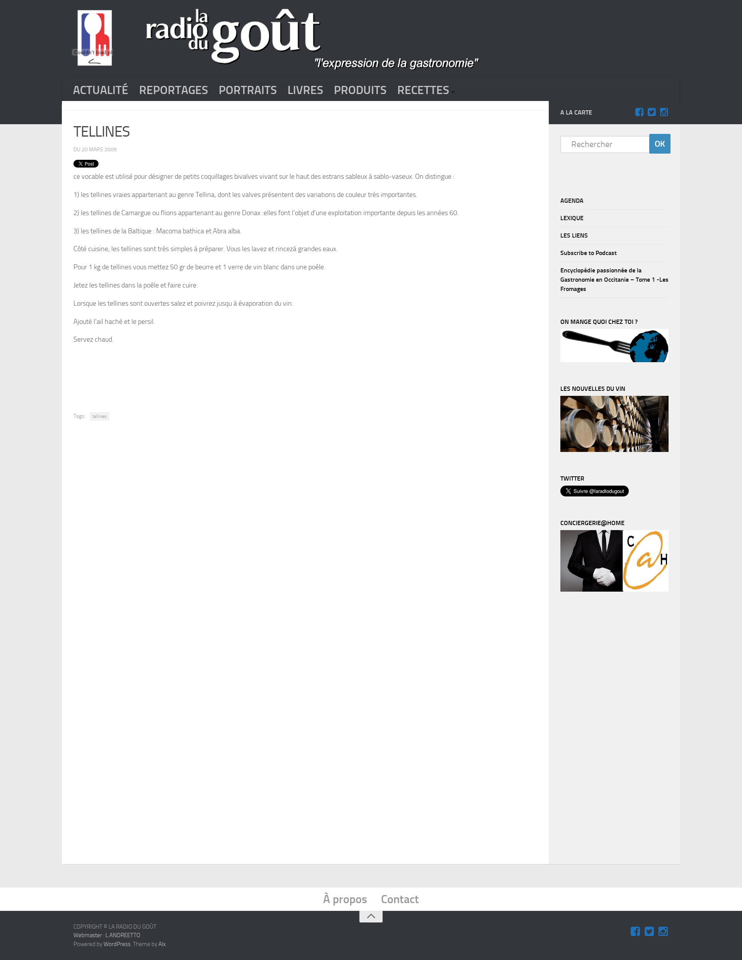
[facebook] (639, 112)
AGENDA (572, 200)
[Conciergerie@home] (614, 589)
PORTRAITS (248, 90)
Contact (400, 899)
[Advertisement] (305, 372)
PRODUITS (360, 90)
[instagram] (664, 112)
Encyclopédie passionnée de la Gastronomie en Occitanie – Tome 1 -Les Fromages (614, 280)
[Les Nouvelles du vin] (614, 450)
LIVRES (305, 90)
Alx (162, 944)
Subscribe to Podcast (588, 253)
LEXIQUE (572, 218)
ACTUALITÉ (100, 90)
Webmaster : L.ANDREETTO (106, 935)
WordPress (117, 944)
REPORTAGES (173, 90)
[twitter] (651, 112)
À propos (345, 899)
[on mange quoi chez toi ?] (614, 360)
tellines (99, 416)
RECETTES (423, 90)
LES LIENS (574, 235)
